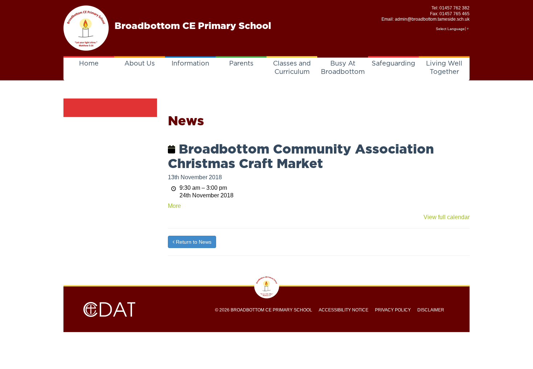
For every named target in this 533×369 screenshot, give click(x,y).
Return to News (192, 242)
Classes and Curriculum (292, 67)
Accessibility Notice (343, 310)
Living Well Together (444, 67)
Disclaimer (430, 310)
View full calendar (446, 217)
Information (190, 63)
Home (89, 63)
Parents (241, 63)
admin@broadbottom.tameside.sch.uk (432, 19)
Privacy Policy (393, 310)
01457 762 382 (454, 8)
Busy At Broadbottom (343, 67)
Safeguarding (393, 63)
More (174, 206)
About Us (139, 63)
